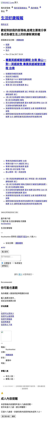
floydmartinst (6, 223)
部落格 (8, 47)
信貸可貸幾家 (6, 319)
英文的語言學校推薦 (14, 82)
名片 (7, 50)
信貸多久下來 (6, 325)
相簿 (7, 45)
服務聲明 (25, 389)
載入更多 (5, 252)
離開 (13, 416)
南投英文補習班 (12, 77)
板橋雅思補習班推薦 (14, 74)
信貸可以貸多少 (7, 314)
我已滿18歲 (6, 416)
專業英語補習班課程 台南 (16, 161)
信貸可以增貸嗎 (7, 316)
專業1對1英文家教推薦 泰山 (17, 85)
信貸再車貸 (5, 322)
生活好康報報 (12, 18)
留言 (25, 237)
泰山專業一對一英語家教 (16, 172)
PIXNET (10, 386)
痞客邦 (20, 237)
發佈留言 (5, 266)
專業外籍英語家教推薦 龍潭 (17, 166)
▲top (3, 247)
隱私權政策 (41, 386)
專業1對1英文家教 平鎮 (15, 169)
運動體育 (19, 243)
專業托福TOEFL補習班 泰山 (17, 164)
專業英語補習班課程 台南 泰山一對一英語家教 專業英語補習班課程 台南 (26, 64)
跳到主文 (4, 24)
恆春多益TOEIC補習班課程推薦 (19, 79)
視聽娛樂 (20, 40)
